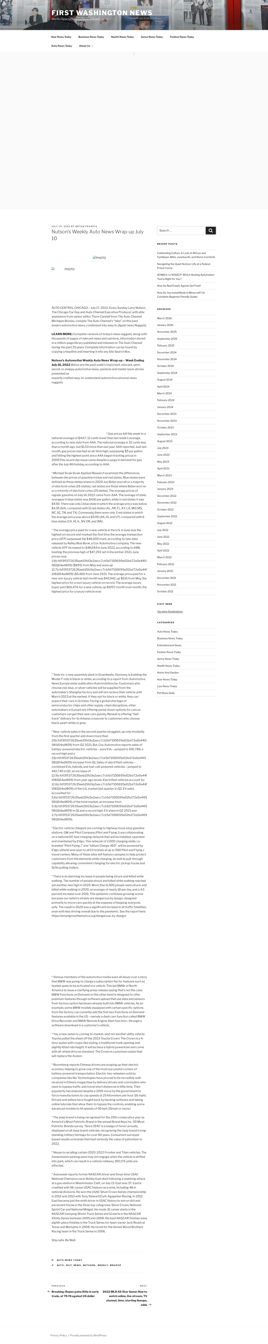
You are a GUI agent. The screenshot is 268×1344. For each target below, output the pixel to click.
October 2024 (165, 365)
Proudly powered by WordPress (88, 1335)
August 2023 (164, 441)
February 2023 (165, 482)
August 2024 (164, 379)
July (69, 1265)
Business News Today (91, 36)
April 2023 (163, 468)
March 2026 (164, 318)
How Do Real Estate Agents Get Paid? (179, 285)
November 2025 (167, 331)
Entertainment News (169, 645)
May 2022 (163, 543)
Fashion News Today (182, 36)
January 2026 (165, 324)
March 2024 (164, 393)
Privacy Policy (59, 1335)
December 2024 (166, 352)
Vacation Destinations (170, 611)
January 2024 (165, 407)
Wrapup (116, 1265)
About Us (84, 45)
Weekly (103, 1265)
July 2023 (162, 447)
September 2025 (167, 338)
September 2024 (167, 372)
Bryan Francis (86, 226)
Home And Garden (168, 672)
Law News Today (167, 686)
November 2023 (167, 420)
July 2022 (162, 529)
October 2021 (165, 591)
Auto (60, 1265)
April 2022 (163, 550)
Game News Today (152, 36)
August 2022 (164, 523)
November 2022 (166, 502)
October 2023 (165, 427)
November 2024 (167, 359)
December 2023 (166, 413)
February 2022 (165, 564)
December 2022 (166, 495)
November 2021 (166, 584)
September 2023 (167, 434)
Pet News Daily (166, 692)
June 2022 (163, 536)
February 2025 (165, 345)
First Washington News (102, 13)
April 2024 (163, 386)
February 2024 (165, 400)
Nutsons (89, 1265)
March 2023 (164, 475)
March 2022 (164, 557)
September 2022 (167, 516)
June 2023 (163, 454)
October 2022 (165, 509)
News (77, 1265)
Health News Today (122, 36)
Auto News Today (61, 45)
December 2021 (166, 577)
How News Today (61, 36)
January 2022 (165, 570)
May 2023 (163, 461)
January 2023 (165, 488)
